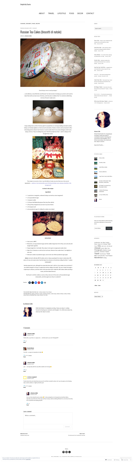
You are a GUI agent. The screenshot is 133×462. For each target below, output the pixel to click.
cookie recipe (53, 293)
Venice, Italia (101, 158)
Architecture (97, 242)
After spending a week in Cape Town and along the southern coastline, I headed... (102, 49)
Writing (105, 257)
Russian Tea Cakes (43, 295)
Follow (109, 228)
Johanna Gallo (28, 36)
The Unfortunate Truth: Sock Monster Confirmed (76, 434)
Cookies (22, 23)
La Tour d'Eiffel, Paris (103, 194)
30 (100, 280)
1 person (30, 355)
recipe (38, 295)
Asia (101, 242)
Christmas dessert (46, 293)
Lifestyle (97, 248)
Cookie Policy (28, 459)
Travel (96, 253)
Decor (95, 244)
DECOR (80, 13)
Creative (107, 242)
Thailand (107, 251)
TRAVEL (51, 13)
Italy (99, 246)
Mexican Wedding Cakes (31, 295)
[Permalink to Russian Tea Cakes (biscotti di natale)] (52, 86)
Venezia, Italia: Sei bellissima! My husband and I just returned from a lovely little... (103, 42)
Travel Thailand (109, 255)
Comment (67, 426)
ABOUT (42, 13)
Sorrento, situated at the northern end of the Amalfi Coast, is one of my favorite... (102, 62)
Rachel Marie (30, 348)
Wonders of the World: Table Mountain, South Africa (105, 181)
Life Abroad (109, 246)
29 (97, 280)
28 (95, 280)
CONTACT (90, 13)
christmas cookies (38, 293)
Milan (106, 248)
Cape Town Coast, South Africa (105, 176)
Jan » (99, 285)
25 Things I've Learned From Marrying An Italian (105, 186)
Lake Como (103, 246)
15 (97, 275)
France (95, 246)
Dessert (28, 23)
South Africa (96, 251)
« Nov (95, 285)
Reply (24, 342)
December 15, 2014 (28, 28)
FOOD (71, 13)
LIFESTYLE (61, 13)
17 (103, 275)
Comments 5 (34, 28)
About (100, 199)
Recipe (38, 23)
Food (33, 23)
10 (103, 272)
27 (110, 277)
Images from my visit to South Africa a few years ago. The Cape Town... (103, 69)
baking (32, 293)
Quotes (105, 250)
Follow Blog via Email (99, 216)
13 (110, 272)
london (102, 248)
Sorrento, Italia (102, 162)
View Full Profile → (99, 145)
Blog (104, 242)
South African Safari (103, 167)
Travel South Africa (101, 255)
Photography (98, 250)
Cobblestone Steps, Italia (24, 434)
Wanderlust (98, 257)
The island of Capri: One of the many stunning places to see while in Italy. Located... (103, 82)
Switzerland (102, 251)
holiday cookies (63, 293)
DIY (102, 244)
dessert (58, 293)
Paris (109, 248)
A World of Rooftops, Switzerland (103, 190)
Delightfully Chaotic (25, 4)
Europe (105, 244)
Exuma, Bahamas (103, 171)
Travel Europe (103, 254)
